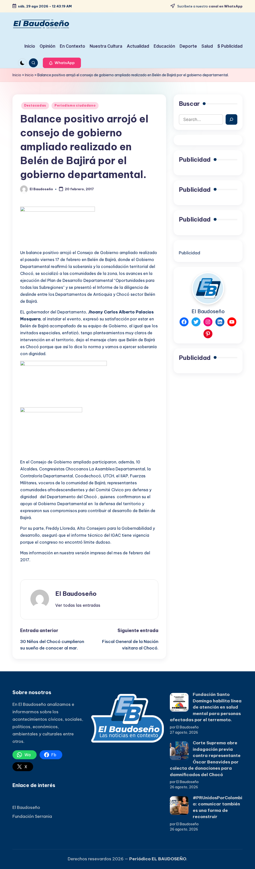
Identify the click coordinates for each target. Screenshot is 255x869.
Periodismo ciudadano (75, 105)
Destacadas (35, 105)
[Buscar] (231, 119)
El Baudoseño (76, 593)
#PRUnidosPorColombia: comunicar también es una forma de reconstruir (217, 807)
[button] (62, 63)
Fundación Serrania (32, 816)
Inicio (16, 75)
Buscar (189, 103)
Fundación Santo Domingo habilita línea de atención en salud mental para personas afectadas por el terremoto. (206, 707)
